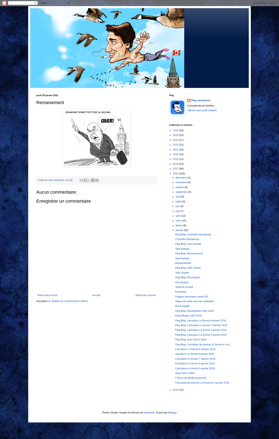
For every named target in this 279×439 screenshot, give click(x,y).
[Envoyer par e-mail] (81, 180)
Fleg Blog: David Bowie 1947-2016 (194, 311)
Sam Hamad (182, 248)
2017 (176, 168)
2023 (176, 140)
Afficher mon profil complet (202, 110)
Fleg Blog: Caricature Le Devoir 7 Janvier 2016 (201, 325)
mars (179, 220)
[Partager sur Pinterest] (97, 180)
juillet (179, 201)
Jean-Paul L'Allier (185, 373)
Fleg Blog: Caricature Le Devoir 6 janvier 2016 (201, 330)
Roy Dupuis (181, 282)
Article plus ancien (145, 295)
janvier (180, 230)
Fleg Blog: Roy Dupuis (187, 277)
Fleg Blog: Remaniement (189, 253)
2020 (176, 154)
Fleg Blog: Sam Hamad (188, 244)
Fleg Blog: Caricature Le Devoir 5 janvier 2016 (201, 334)
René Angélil (182, 306)
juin (178, 206)
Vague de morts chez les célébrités (194, 301)
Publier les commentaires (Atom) (70, 301)
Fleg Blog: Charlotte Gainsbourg (193, 234)
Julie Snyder (182, 272)
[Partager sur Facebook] (93, 180)
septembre (182, 192)
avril (178, 215)
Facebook (180, 291)
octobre (180, 187)
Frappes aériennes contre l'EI (191, 296)
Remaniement (183, 263)
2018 (176, 164)
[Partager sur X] (89, 180)
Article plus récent (47, 295)
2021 (176, 149)
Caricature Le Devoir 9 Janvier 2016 (195, 349)
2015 (176, 389)
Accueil (96, 295)
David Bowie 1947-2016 (188, 315)
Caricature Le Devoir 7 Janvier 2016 (195, 358)
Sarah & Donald (184, 287)
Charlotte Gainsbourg (187, 239)
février (179, 225)
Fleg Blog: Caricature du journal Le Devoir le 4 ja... (203, 344)
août (178, 196)
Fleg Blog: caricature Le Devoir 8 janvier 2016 (200, 320)
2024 (176, 135)
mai (178, 211)
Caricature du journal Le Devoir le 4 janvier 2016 (202, 382)
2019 (176, 159)
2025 (176, 130)
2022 (176, 144)
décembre (181, 177)
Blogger (172, 412)
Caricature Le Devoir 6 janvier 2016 (195, 363)
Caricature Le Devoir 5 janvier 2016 (195, 368)
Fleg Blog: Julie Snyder (188, 267)
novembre (181, 182)
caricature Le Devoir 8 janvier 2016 (194, 354)
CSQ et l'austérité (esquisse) (191, 377)
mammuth (149, 412)
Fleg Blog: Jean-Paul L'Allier (191, 339)
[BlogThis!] (85, 180)
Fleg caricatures (200, 100)
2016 (176, 173)
